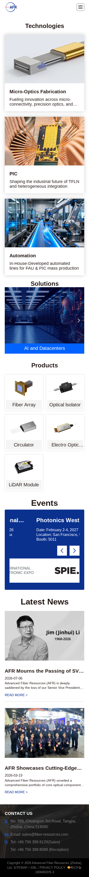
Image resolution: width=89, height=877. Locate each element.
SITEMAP (21, 867)
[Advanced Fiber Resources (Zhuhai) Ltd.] (15, 7)
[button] (78, 320)
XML (33, 867)
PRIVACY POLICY (53, 867)
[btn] (80, 7)
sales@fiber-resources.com (45, 834)
